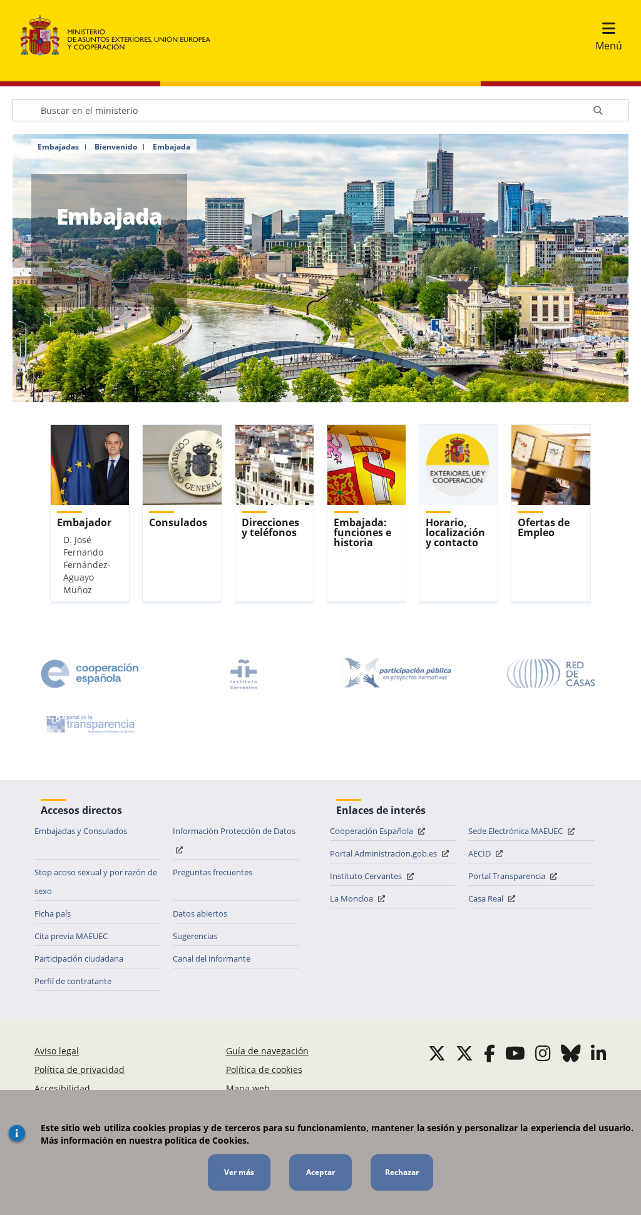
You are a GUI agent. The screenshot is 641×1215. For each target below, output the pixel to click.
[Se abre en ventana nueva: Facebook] (489, 1053)
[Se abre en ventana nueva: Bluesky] (571, 1053)
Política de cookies (264, 1069)
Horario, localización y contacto (455, 532)
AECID (480, 853)
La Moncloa (352, 898)
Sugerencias (195, 936)
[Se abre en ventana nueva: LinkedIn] (599, 1053)
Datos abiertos (200, 913)
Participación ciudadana (78, 958)
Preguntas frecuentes (212, 872)
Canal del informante (211, 958)
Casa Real (486, 898)
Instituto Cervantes (367, 876)
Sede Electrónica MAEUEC (516, 830)
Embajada (171, 147)
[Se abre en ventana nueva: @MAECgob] (437, 1053)
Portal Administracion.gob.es (384, 853)
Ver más (239, 1172)
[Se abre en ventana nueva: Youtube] (515, 1053)
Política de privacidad (79, 1069)
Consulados (178, 522)
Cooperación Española (372, 830)
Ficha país (52, 913)
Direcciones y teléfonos (270, 527)
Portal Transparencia (507, 876)
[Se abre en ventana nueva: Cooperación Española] (89, 674)
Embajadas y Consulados (80, 830)
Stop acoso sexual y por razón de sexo (95, 882)
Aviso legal (56, 1051)
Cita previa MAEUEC (71, 936)
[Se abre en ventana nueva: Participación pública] (397, 674)
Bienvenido (116, 147)
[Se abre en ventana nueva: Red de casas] (551, 674)
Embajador (84, 522)
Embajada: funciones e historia (362, 532)
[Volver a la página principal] (122, 35)
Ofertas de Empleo (544, 527)
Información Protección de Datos (234, 830)
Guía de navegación (267, 1051)
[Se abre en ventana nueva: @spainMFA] (464, 1053)
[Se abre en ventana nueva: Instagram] (543, 1053)
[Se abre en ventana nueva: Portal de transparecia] (89, 724)
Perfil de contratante (72, 981)
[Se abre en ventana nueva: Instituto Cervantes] (243, 674)
